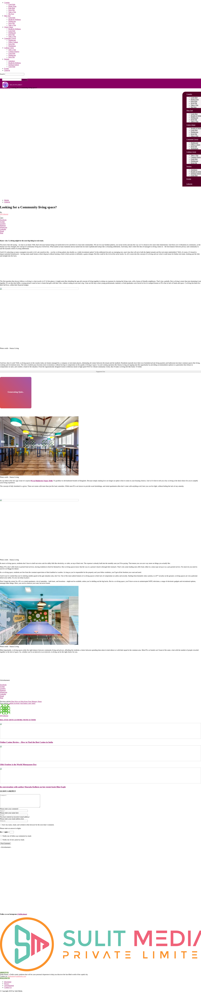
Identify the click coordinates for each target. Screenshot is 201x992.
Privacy (6, 984)
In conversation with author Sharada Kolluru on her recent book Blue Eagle (33, 787)
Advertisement (9, 985)
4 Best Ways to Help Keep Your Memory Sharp (26, 701)
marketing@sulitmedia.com (17, 976)
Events (6, 68)
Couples (7, 2)
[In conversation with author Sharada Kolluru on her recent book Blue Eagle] (100, 783)
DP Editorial (4, 214)
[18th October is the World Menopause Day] (100, 760)
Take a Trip (12, 12)
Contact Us (8, 987)
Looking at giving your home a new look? (21, 703)
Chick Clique (8, 27)
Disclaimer (7, 982)
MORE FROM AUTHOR (26, 720)
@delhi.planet (22, 914)
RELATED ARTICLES (8, 720)
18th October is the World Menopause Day (18, 764)
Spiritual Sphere (13, 65)
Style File (11, 10)
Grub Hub (11, 4)
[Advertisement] (51, 273)
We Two (11, 14)
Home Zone (12, 6)
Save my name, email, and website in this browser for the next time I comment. (28, 825)
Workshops (12, 46)
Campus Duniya (13, 51)
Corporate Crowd (10, 38)
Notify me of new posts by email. (13, 840)
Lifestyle (7, 70)
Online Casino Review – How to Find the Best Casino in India (26, 742)
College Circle (9, 48)
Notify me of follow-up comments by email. (17, 836)
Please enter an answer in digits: (10, 828)
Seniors (6, 59)
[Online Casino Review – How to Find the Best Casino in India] (100, 738)
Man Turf (7, 16)
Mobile (6, 200)
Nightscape (12, 21)
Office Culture (13, 42)
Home (2, 88)
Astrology (11, 61)
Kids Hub (11, 8)
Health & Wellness (14, 19)
